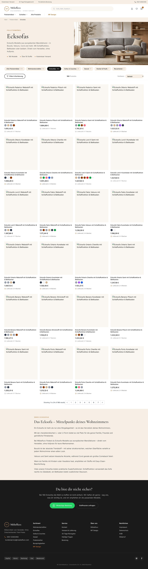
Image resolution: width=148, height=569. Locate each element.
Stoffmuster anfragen (87, 505)
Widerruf (122, 537)
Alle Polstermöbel (15, 69)
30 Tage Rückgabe (68, 534)
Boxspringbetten (39, 543)
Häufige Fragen (67, 537)
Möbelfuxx (94, 527)
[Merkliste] (137, 9)
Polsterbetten (38, 540)
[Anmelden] (132, 9)
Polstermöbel (9, 14)
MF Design (52, 14)
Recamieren (119, 69)
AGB (120, 534)
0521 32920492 (141, 2)
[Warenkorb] (141, 9)
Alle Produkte (36, 14)
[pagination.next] (102, 402)
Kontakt (64, 527)
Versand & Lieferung (69, 530)
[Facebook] (142, 558)
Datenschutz (123, 530)
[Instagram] (136, 558)
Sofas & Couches (71, 69)
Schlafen (22, 14)
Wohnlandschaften (36, 69)
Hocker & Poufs (102, 69)
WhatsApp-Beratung (64, 505)
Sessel (87, 69)
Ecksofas (54, 69)
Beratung (65, 540)
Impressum (123, 527)
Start (5, 19)
